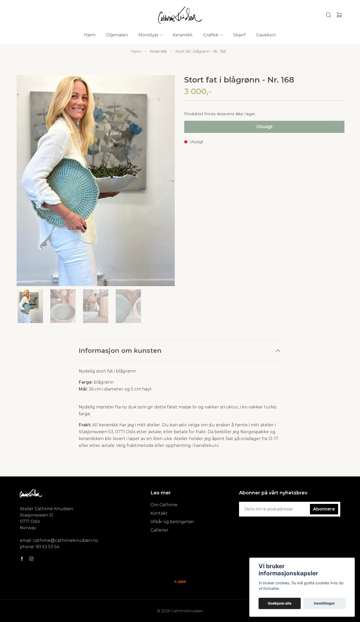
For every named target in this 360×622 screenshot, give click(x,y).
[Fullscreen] (96, 180)
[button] (166, 182)
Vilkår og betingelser (172, 521)
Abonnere (324, 509)
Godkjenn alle (279, 603)
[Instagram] (31, 559)
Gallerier (159, 530)
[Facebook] (22, 559)
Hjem (136, 51)
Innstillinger (324, 603)
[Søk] (328, 15)
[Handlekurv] (339, 15)
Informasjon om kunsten (120, 350)
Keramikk (158, 51)
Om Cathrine (164, 504)
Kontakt (159, 513)
